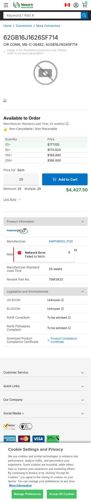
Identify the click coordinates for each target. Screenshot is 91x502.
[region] (45, 472)
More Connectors (48, 25)
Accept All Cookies (61, 494)
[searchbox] (42, 15)
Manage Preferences (27, 494)
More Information (20, 485)
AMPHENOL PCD (61, 241)
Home (7, 25)
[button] (5, 5)
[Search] (84, 15)
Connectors (24, 25)
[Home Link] (29, 5)
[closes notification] (69, 252)
